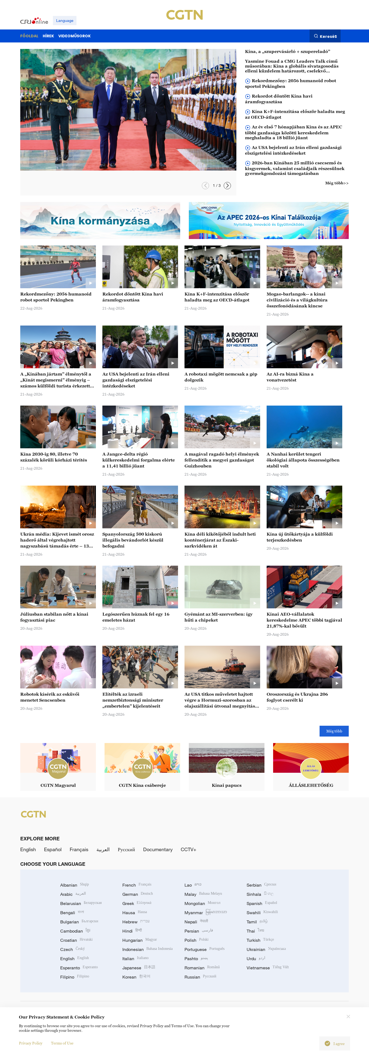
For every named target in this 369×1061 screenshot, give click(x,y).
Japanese (138, 967)
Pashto (196, 958)
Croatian (76, 940)
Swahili (262, 912)
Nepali (196, 921)
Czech (72, 949)
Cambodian (75, 931)
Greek (136, 903)
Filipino (74, 977)
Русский (126, 849)
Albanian (74, 885)
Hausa (134, 912)
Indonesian (147, 949)
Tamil (257, 921)
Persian (199, 931)
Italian (135, 958)
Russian (200, 977)
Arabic (73, 894)
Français (79, 849)
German (137, 894)
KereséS (328, 36)
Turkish (260, 940)
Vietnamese (268, 967)
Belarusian (81, 903)
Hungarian (139, 940)
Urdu (256, 958)
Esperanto (79, 967)
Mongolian (202, 903)
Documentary (158, 849)
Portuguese (204, 949)
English (28, 849)
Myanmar (206, 912)
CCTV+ (188, 849)
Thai (255, 931)
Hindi (132, 931)
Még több (334, 731)
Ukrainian (266, 949)
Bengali (72, 912)
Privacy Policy (30, 1043)
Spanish (262, 903)
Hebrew (136, 921)
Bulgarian (79, 921)
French (136, 885)
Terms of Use (62, 1043)
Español (53, 849)
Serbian (261, 885)
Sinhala (260, 894)
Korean (136, 977)
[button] (205, 185)
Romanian (202, 967)
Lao (193, 885)
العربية (103, 849)
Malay (203, 894)
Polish (197, 940)
